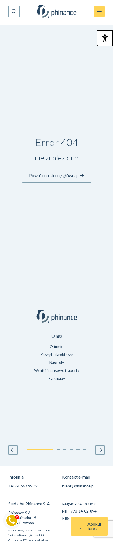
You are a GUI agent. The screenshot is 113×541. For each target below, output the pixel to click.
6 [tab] (84, 449)
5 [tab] (78, 449)
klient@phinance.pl (78, 486)
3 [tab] (64, 449)
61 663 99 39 (26, 486)
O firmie (56, 346)
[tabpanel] (56, 358)
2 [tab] (58, 449)
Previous (13, 450)
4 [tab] (71, 449)
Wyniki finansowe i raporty (56, 370)
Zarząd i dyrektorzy (56, 354)
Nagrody (56, 362)
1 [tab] (40, 449)
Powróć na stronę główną (53, 175)
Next (100, 450)
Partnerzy (56, 378)
